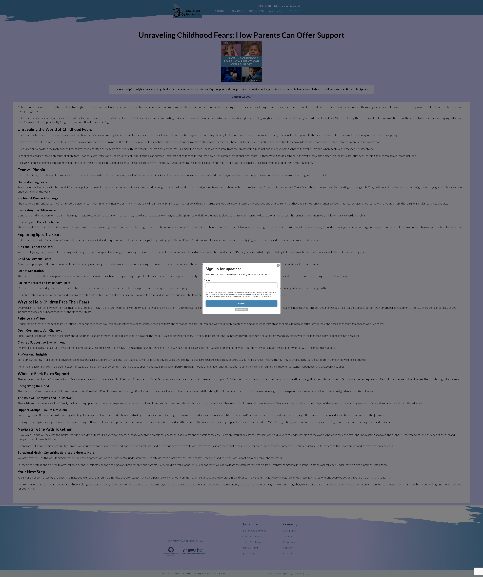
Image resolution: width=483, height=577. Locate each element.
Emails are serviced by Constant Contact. (258, 296)
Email (208, 280)
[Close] (278, 265)
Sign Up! (241, 303)
